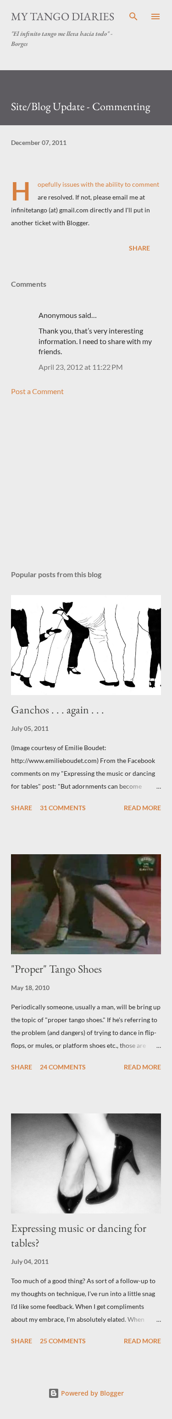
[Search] (133, 16)
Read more (142, 808)
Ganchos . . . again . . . (57, 709)
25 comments (63, 1341)
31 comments (63, 808)
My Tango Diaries (62, 16)
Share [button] (139, 248)
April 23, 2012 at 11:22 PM (81, 366)
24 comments (63, 1067)
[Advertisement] (86, 483)
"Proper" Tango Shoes (56, 969)
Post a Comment (37, 391)
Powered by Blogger (91, 1393)
